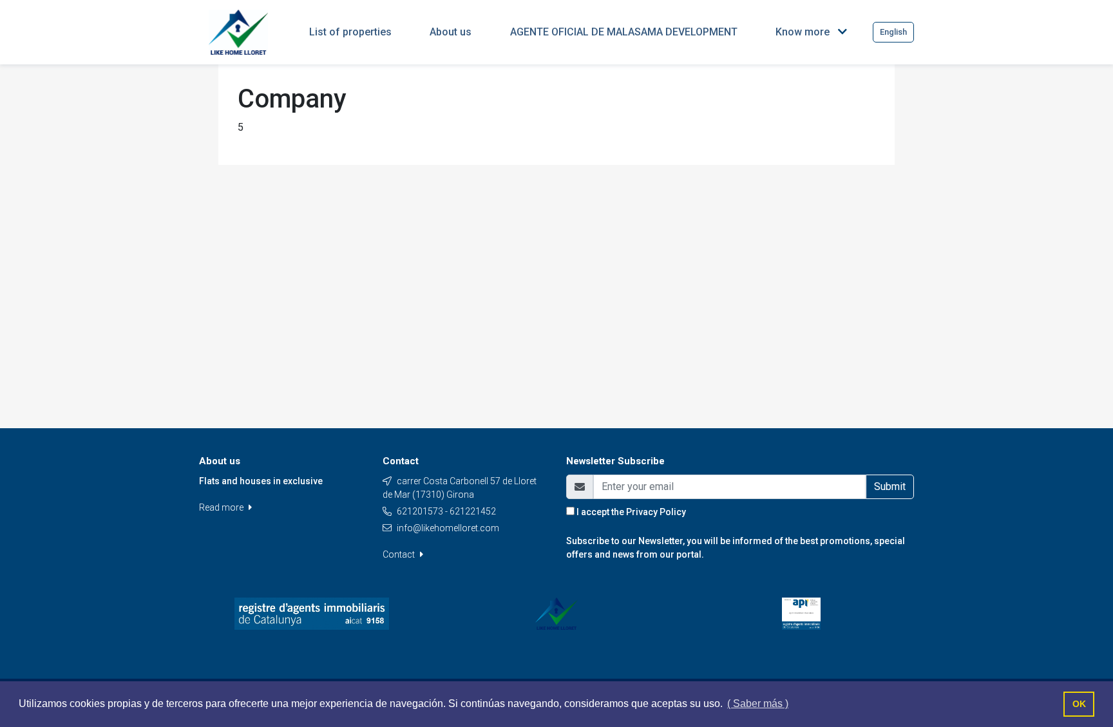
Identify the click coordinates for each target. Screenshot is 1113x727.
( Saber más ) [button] (757, 703)
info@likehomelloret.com (448, 528)
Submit (890, 486)
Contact (400, 554)
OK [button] (1079, 704)
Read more (222, 507)
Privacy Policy (656, 512)
